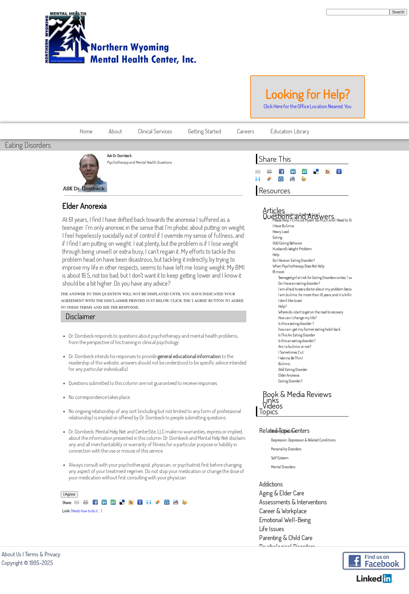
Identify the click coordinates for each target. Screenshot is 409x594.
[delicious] (122, 502)
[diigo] (149, 502)
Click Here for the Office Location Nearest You (307, 106)
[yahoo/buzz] (131, 502)
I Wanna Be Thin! (290, 358)
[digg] (167, 502)
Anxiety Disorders (283, 431)
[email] (77, 502)
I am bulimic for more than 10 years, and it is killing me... (312, 294)
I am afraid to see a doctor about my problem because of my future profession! (312, 289)
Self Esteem (280, 457)
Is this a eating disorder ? (296, 323)
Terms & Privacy (42, 554)
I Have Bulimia (283, 225)
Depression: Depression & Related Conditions (303, 440)
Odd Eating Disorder (292, 369)
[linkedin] (104, 502)
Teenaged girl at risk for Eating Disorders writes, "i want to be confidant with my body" (312, 277)
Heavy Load (281, 231)
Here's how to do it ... (86, 510)
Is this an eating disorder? (296, 340)
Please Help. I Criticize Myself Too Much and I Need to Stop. (310, 220)
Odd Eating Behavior (287, 243)
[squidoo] (158, 502)
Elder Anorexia (288, 375)
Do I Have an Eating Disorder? (294, 260)
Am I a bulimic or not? (294, 346)
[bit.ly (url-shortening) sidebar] (185, 502)
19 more (278, 271)
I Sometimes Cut (291, 352)
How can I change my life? (297, 317)
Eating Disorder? (290, 381)
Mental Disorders (283, 466)
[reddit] (176, 502)
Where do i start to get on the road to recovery (310, 312)
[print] (86, 502)
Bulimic (284, 363)
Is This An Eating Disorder (296, 335)
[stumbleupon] (113, 502)
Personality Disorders (286, 449)
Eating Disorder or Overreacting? (296, 214)
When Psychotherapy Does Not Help (298, 266)
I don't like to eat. (290, 300)
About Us (11, 554)
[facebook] (95, 502)
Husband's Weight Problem (292, 248)
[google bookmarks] (140, 502)
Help (276, 254)
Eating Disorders (28, 145)
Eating (277, 237)
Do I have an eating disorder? (299, 283)
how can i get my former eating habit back (309, 329)
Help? (282, 306)
